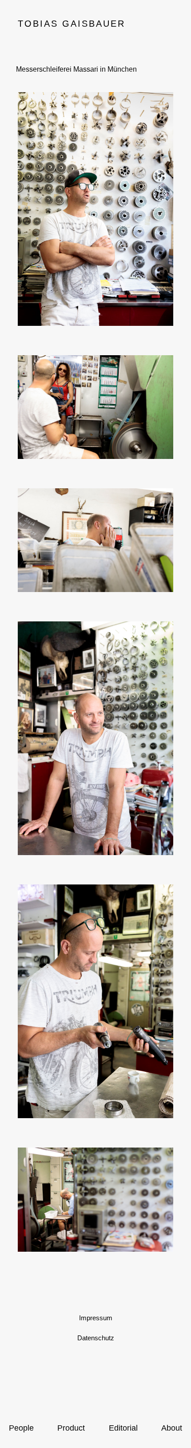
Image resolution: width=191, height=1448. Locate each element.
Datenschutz (95, 1338)
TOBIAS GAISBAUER (71, 23)
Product (71, 1428)
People (21, 1428)
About (171, 1428)
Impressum (95, 1318)
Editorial (123, 1428)
